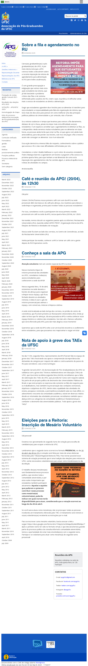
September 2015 (8, 415)
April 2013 (5, 469)
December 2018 (8, 326)
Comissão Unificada (9, 138)
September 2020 (8, 263)
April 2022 (5, 206)
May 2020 (5, 275)
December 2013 (8, 448)
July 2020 (5, 269)
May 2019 (5, 311)
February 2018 (7, 355)
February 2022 (7, 212)
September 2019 (8, 299)
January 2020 (6, 287)
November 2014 (8, 433)
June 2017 (5, 373)
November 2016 (8, 391)
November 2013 (8, 451)
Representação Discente (10, 73)
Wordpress (40, 662)
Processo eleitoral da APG (9, 159)
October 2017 (7, 367)
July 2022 (5, 197)
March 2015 (6, 427)
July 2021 (5, 233)
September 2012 (8, 478)
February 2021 (7, 248)
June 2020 (5, 272)
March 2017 (6, 382)
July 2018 (5, 341)
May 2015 (5, 421)
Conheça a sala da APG (44, 253)
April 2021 (5, 242)
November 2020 (8, 257)
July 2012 (5, 484)
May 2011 (5, 522)
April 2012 (5, 493)
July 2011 (5, 516)
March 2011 (6, 528)
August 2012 (6, 481)
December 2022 (8, 183)
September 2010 (8, 534)
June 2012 (5, 487)
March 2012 (6, 496)
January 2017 (6, 388)
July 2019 (5, 305)
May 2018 (5, 346)
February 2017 (7, 385)
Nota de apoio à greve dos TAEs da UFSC (52, 342)
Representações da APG (10, 76)
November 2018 (8, 329)
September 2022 (8, 191)
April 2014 (5, 445)
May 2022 (5, 203)
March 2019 (6, 317)
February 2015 (7, 430)
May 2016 (5, 406)
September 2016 (8, 397)
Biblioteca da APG (8, 79)
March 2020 (6, 281)
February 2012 (7, 499)
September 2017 (8, 370)
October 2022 (7, 188)
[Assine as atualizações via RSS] (85, 20)
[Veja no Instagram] (82, 20)
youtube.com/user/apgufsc (65, 596)
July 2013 (5, 463)
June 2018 (5, 344)
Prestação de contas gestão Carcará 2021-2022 (10, 97)
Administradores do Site (78, 33)
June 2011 (5, 519)
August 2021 (6, 230)
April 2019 (5, 314)
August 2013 (6, 460)
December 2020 (8, 254)
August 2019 (6, 302)
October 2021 (7, 224)
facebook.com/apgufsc (72, 581)
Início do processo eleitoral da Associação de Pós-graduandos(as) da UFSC (10, 118)
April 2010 (5, 537)
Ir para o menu (19, 7)
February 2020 (7, 284)
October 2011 (7, 507)
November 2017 (8, 364)
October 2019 (7, 296)
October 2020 (7, 260)
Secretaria (5, 163)
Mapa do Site (74, 9)
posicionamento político (10, 152)
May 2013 (5, 466)
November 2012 (8, 472)
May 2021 (5, 239)
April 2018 (5, 349)
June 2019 (5, 308)
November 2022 (8, 186)
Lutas (4, 147)
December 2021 (8, 218)
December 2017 (8, 361)
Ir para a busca (30, 7)
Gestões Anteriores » (9, 69)
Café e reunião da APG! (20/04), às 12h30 (51, 181)
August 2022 (6, 194)
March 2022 (6, 209)
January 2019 (6, 323)
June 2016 (5, 403)
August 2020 (6, 266)
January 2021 (6, 251)
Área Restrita (63, 33)
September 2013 (8, 457)
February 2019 (7, 320)
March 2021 (6, 245)
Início (4, 63)
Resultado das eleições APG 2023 (10, 103)
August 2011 (6, 513)
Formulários (6, 141)
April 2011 (5, 525)
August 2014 (6, 439)
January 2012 (6, 502)
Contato (5, 82)
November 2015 (8, 409)
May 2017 (5, 376)
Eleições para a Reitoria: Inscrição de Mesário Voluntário (52, 422)
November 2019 (8, 293)
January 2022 (6, 215)
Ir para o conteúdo (7, 7)
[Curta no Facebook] (72, 20)
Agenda (4, 135)
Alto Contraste (63, 9)
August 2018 (6, 338)
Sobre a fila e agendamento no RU (50, 47)
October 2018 (7, 332)
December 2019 (8, 290)
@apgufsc (67, 590)
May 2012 (5, 490)
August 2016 (6, 400)
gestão (4, 144)
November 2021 (8, 221)
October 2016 (7, 394)
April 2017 (5, 379)
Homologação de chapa (10, 112)
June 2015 (5, 418)
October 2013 (7, 454)
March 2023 (6, 180)
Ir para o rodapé (42, 7)
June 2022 (5, 200)
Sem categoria (7, 166)
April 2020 (5, 278)
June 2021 (5, 236)
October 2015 (7, 412)
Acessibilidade (51, 9)
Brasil (7, 2)
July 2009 (5, 543)
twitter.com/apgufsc (68, 585)
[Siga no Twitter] (75, 20)
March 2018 (6, 352)
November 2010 (8, 531)
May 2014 (5, 442)
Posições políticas (8, 155)
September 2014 (8, 436)
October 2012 (7, 475)
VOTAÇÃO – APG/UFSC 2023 (10, 108)
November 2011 (8, 505)
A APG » (5, 66)
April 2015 (5, 424)
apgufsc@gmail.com (68, 577)
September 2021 (8, 227)
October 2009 (7, 540)
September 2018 (8, 335)
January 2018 (6, 358)
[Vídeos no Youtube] (79, 20)
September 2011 (8, 510)
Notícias (4, 149)
